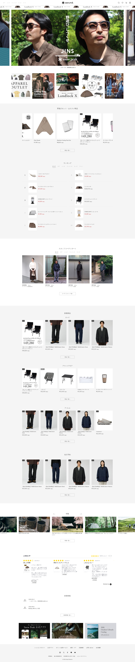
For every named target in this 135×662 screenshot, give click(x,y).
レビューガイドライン (82, 656)
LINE (71, 652)
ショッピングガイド (39, 647)
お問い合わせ (89, 647)
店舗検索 (81, 647)
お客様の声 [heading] (26, 556)
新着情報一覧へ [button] (67, 615)
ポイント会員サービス (62, 647)
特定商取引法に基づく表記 (69, 656)
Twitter (63, 652)
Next (124, 86)
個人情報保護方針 (58, 656)
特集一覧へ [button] (67, 540)
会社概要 (98, 647)
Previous (10, 86)
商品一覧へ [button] (67, 150)
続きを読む (34, 581)
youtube (75, 652)
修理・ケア (73, 647)
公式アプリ (50, 647)
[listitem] (35, 571)
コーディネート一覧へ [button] (67, 293)
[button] (109, 556)
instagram (60, 652)
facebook (67, 652)
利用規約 (50, 656)
